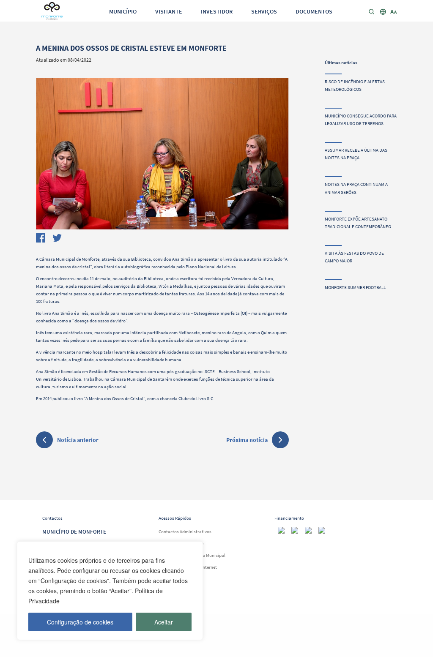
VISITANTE (168, 11)
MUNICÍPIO (123, 11)
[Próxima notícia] (280, 439)
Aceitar (163, 622)
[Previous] (46, 151)
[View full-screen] (162, 153)
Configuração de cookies (80, 622)
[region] (110, 590)
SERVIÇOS (264, 11)
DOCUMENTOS (314, 11)
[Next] (278, 151)
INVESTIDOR (217, 11)
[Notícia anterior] (44, 441)
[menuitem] (123, 10)
